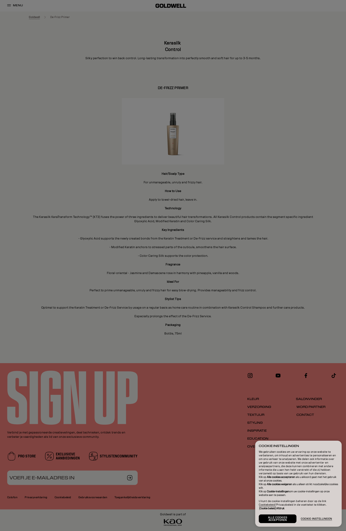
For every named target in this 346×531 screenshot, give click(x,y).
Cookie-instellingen (316, 518)
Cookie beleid (267, 508)
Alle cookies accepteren (277, 519)
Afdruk (280, 508)
